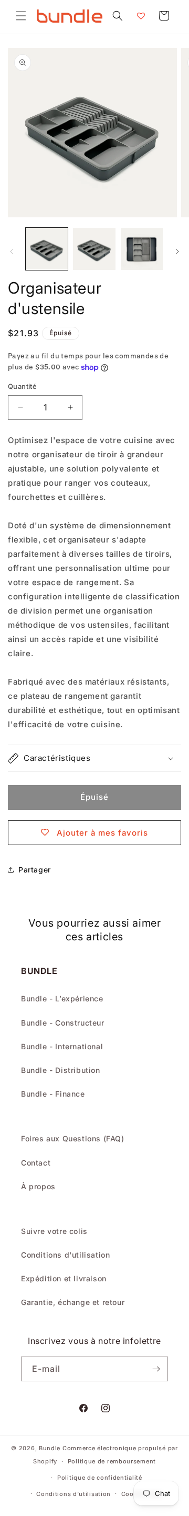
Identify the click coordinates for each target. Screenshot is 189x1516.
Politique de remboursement (112, 1461)
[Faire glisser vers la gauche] (11, 251)
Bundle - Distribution (60, 1070)
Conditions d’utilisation (73, 1494)
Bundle (49, 1448)
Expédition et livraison (64, 1278)
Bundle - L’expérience (62, 998)
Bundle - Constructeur (62, 1022)
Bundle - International (62, 1046)
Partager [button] (34, 869)
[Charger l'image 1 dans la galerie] (47, 249)
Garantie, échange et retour (72, 1302)
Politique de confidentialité (99, 1477)
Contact (35, 1162)
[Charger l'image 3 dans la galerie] (142, 249)
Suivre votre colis (54, 1231)
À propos (38, 1186)
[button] (21, 15)
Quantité (22, 386)
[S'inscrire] (155, 1369)
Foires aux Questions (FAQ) (72, 1138)
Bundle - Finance (53, 1093)
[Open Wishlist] (140, 15)
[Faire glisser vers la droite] (177, 251)
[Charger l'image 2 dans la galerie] (94, 249)
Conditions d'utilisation (65, 1254)
